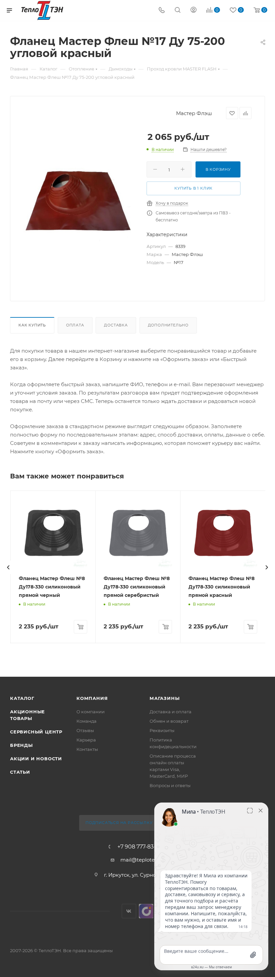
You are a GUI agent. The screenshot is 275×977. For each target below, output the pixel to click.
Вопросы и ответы (170, 785)
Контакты (87, 749)
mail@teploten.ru (142, 860)
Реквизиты (162, 730)
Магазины (164, 698)
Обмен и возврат (169, 721)
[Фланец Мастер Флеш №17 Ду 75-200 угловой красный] (79, 202)
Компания (92, 698)
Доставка (115, 325)
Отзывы (85, 730)
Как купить (32, 325)
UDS (146, 911)
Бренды (21, 745)
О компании (90, 711)
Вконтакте (129, 911)
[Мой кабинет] (193, 10)
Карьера (86, 739)
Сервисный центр (36, 731)
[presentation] (8, 567)
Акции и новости (36, 758)
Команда (86, 721)
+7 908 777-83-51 (139, 847)
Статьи (20, 772)
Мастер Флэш (194, 113)
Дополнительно (168, 325)
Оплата (75, 325)
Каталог (22, 698)
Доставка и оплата (170, 711)
